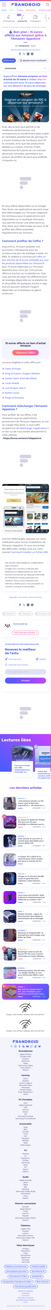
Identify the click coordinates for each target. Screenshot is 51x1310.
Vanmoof (25, 1262)
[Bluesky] (39, 1046)
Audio (26, 1177)
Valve (25, 1094)
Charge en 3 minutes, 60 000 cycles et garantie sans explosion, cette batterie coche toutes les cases (31, 878)
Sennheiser (25, 1193)
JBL (25, 1187)
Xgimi (25, 1169)
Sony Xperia (25, 1068)
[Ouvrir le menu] (3, 4)
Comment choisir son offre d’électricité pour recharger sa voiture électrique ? (22, 769)
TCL (25, 1167)
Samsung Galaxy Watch (25, 1218)
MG (25, 1136)
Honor (25, 1112)
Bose (25, 1182)
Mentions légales (25, 1291)
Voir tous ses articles (24, 632)
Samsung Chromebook (25, 1118)
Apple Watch (25, 1209)
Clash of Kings (13, 368)
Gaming (25, 1075)
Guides (20, 10)
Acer (25, 1103)
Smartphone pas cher (16, 1271)
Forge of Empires (14, 397)
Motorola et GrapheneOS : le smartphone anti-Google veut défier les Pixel (31, 935)
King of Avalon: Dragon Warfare (22, 373)
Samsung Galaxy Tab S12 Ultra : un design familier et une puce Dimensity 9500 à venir (31, 972)
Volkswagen (25, 1145)
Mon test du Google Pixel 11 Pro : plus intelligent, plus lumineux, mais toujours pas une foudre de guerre (30, 991)
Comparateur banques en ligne (17, 1281)
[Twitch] (31, 1046)
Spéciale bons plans (18, 665)
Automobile (25, 1124)
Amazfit (25, 1207)
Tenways (25, 1260)
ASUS (25, 1078)
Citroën (25, 1132)
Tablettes (25, 1225)
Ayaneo (25, 1081)
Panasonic (25, 1158)
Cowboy (25, 1249)
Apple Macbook (25, 1105)
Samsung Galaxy (25, 1065)
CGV (25, 1302)
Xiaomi (26, 1070)
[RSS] (23, 1046)
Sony (25, 1165)
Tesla (25, 1143)
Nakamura (25, 1257)
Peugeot (25, 1138)
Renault (25, 1140)
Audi (25, 1127)
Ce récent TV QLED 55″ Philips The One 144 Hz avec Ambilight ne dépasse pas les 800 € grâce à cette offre (31, 822)
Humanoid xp (20, 624)
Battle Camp (12, 393)
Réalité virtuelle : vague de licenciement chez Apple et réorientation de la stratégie (30, 916)
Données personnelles (25, 1300)
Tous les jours (15, 659)
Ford (26, 1134)
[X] (11, 1046)
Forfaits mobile (38, 1266)
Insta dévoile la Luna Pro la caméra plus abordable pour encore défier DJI (31, 841)
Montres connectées (25, 1203)
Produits (21, 798)
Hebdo (42, 659)
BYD (25, 1129)
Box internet (42, 1281)
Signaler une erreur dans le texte (25, 597)
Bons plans (31, 10)
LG (25, 1156)
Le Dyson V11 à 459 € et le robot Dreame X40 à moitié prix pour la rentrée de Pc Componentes (30, 858)
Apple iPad (25, 1229)
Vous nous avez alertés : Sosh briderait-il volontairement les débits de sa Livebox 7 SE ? (31, 897)
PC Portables (25, 1099)
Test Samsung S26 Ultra (25, 1286)
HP (25, 1114)
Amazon (10, 614)
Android (14, 27)
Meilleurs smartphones (16, 1266)
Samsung (25, 1163)
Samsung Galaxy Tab (25, 1238)
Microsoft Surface (25, 1116)
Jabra (25, 1185)
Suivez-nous (8, 60)
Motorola (25, 1061)
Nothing (25, 1189)
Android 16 (37, 1276)
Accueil (5, 27)
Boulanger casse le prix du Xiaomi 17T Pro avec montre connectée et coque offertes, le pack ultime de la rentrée (31, 954)
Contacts (25, 1295)
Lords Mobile (12, 383)
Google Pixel (25, 1056)
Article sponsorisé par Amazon (25, 50)
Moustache (25, 1255)
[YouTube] (27, 1046)
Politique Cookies (25, 1298)
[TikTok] (35, 1046)
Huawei (25, 1059)
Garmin (25, 1213)
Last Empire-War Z (15, 388)
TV (25, 1150)
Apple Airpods (25, 1180)
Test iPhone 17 (38, 1271)
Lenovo (25, 1109)
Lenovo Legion (25, 1083)
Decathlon (25, 1251)
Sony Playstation (25, 1092)
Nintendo (26, 1087)
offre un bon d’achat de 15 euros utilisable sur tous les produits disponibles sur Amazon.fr (25, 260)
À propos (25, 1293)
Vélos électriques (25, 1245)
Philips (25, 1160)
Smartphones (26, 1051)
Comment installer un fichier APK (29, 552)
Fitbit (25, 1211)
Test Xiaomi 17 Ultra (18, 1276)
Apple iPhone (25, 1054)
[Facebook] (19, 1046)
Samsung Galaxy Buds (25, 1191)
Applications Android (29, 27)
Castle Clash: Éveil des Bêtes (21, 378)
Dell (25, 1107)
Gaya (25, 1253)
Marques (26, 614)
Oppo (25, 1063)
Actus (3, 10)
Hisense (25, 1154)
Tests (11, 10)
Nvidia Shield (25, 1090)
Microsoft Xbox (25, 1085)
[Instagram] (15, 1046)
